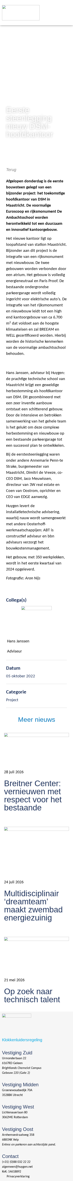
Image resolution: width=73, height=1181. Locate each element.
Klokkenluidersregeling (22, 1040)
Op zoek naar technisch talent (32, 995)
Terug (11, 169)
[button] (65, 7)
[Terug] (8, 161)
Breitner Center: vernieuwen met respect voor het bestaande (33, 795)
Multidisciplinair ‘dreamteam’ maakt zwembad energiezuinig (33, 905)
